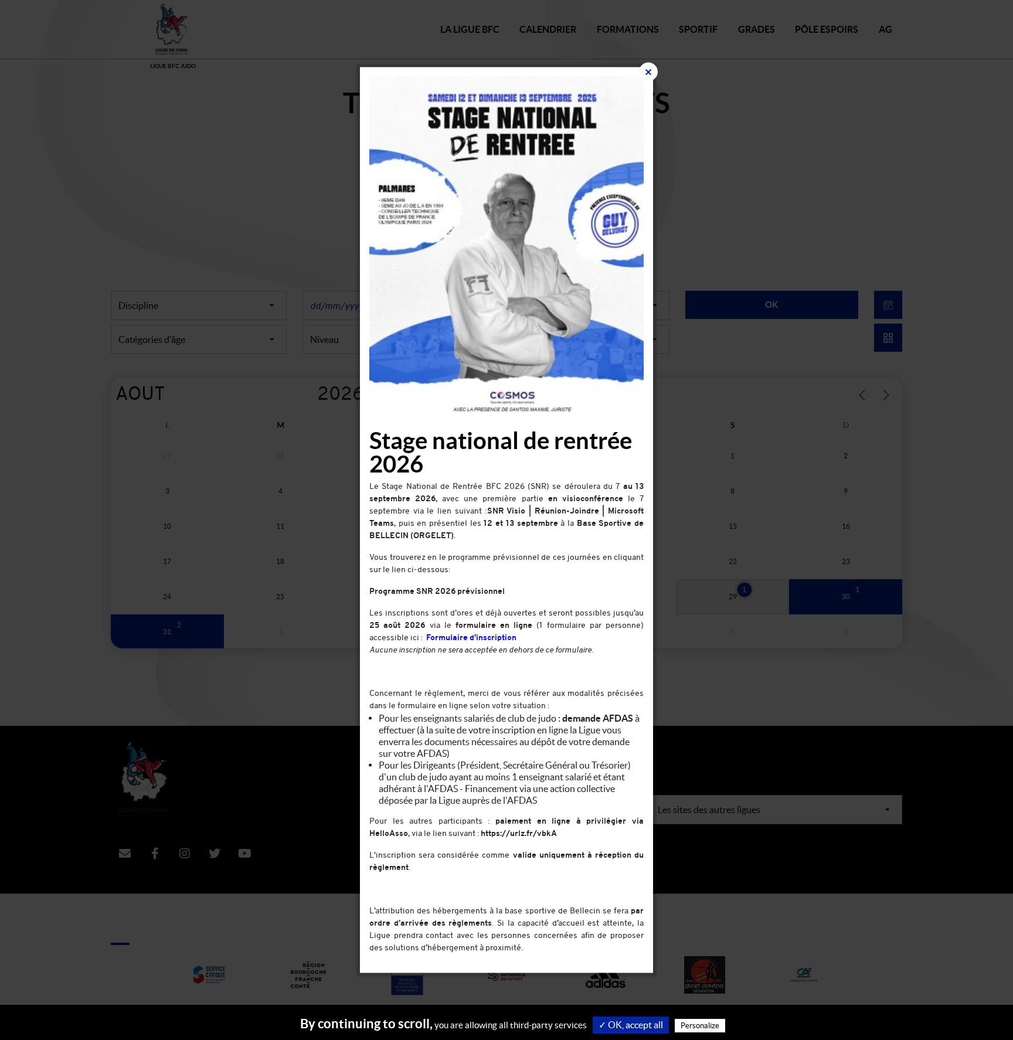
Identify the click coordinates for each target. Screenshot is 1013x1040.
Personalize (700, 1025)
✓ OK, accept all (631, 1024)
